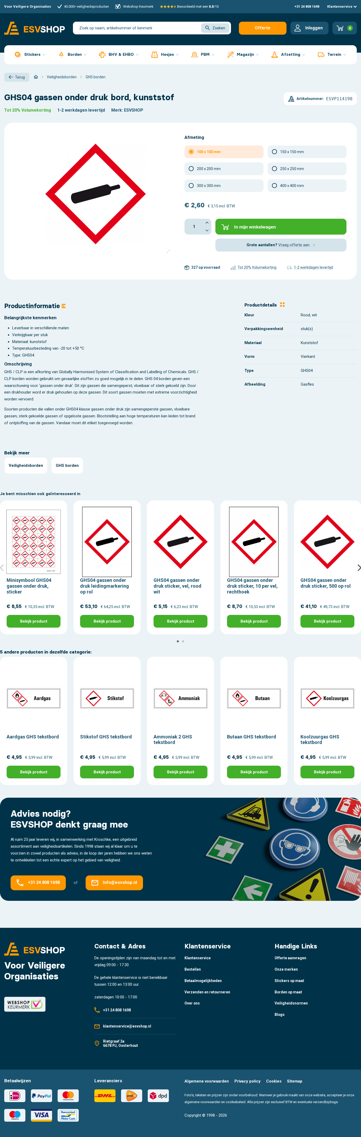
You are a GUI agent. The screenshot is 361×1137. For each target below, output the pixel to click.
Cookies (273, 1081)
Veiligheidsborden (26, 465)
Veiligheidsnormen (291, 1003)
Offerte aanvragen (262, 30)
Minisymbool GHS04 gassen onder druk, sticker (29, 585)
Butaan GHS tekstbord (251, 736)
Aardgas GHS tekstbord (33, 736)
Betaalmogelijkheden (203, 981)
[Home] (36, 77)
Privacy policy (247, 1081)
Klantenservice (340, 6)
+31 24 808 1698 (306, 6)
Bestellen (192, 969)
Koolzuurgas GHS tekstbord (319, 739)
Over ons (192, 1003)
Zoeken (218, 28)
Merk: (117, 110)
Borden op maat (288, 992)
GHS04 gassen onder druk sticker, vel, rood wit (177, 585)
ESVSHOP (133, 110)
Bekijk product (33, 621)
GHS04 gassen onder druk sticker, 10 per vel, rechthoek (252, 585)
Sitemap (294, 1081)
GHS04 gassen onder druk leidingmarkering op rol (104, 585)
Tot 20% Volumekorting (27, 110)
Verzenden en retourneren (207, 992)
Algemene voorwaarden (206, 1081)
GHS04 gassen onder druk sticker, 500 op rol (325, 583)
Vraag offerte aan (294, 245)
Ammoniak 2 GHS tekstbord (173, 739)
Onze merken (286, 969)
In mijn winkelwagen (255, 227)
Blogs (280, 1014)
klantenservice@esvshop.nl (127, 1026)
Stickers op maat (289, 981)
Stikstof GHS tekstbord (106, 736)
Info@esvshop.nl (120, 882)
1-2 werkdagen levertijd (81, 110)
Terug (20, 77)
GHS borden (67, 465)
